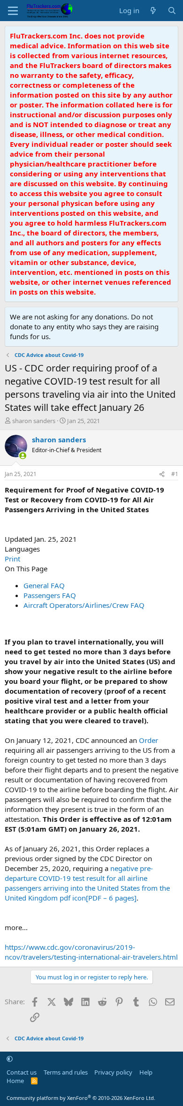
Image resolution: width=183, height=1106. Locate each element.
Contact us (22, 1072)
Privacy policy (113, 1072)
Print (12, 558)
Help (145, 1072)
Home (15, 1080)
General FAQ (44, 585)
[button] (10, 1058)
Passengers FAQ (49, 595)
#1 (174, 474)
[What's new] (153, 10)
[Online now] (22, 455)
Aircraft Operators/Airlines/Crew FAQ (84, 605)
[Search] (172, 10)
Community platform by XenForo (81, 1097)
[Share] (162, 474)
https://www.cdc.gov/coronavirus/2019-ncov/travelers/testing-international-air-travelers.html (91, 952)
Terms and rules (66, 1072)
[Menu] (13, 10)
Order (148, 740)
